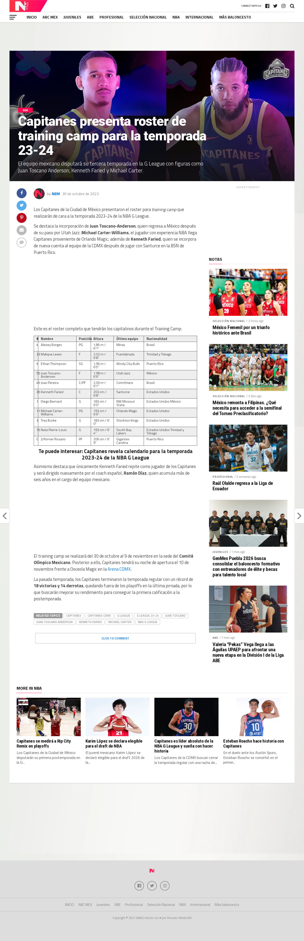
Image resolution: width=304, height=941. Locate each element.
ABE (90, 17)
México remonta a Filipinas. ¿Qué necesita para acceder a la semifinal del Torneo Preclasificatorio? (247, 408)
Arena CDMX (119, 569)
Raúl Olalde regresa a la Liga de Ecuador (243, 486)
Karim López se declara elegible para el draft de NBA (114, 743)
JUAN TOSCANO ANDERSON (54, 622)
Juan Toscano (175, 615)
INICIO (32, 17)
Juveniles (72, 17)
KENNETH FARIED (90, 622)
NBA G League (147, 622)
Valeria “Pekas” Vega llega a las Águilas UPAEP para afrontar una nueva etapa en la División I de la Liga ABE (248, 653)
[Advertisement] (152, 36)
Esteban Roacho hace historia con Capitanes (253, 743)
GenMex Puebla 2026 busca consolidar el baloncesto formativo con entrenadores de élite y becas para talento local (246, 567)
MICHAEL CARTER (120, 622)
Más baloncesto (235, 17)
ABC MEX (50, 17)
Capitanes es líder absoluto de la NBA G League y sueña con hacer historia (183, 746)
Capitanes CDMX (99, 615)
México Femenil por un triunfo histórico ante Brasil (241, 330)
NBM (56, 194)
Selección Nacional (148, 17)
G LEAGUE (123, 615)
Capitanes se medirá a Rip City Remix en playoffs (44, 743)
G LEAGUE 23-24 (148, 615)
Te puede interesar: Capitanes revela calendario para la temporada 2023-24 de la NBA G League (115, 454)
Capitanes (73, 615)
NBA (176, 17)
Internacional (199, 17)
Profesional (112, 17)
